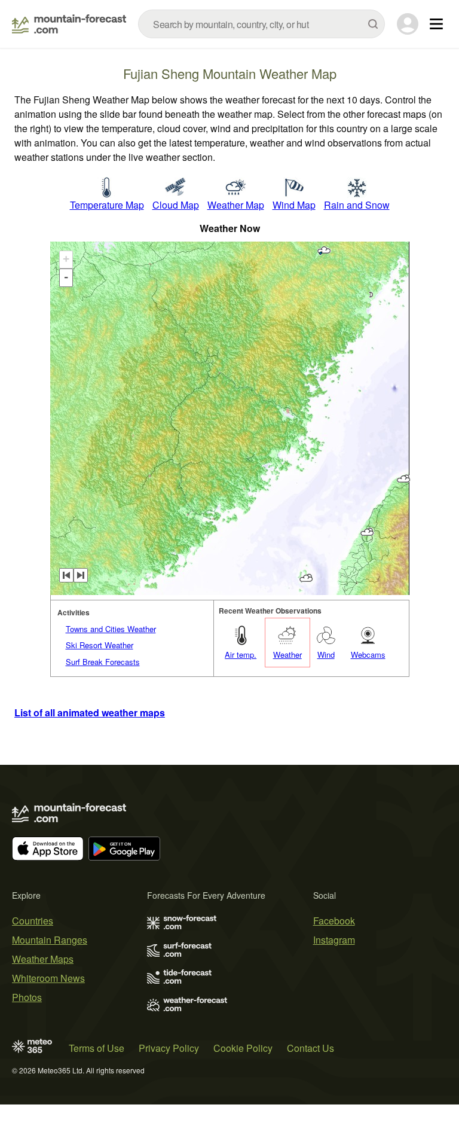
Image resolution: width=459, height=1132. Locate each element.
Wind (326, 654)
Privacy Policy (169, 1048)
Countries (32, 920)
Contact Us (310, 1048)
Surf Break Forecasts (103, 661)
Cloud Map (175, 205)
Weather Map (235, 205)
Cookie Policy (243, 1048)
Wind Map (294, 205)
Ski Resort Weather (99, 645)
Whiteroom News (48, 978)
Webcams (368, 654)
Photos (27, 997)
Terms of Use (96, 1048)
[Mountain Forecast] (69, 23)
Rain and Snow (357, 205)
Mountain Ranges (49, 940)
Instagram (334, 940)
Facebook (334, 920)
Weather (287, 654)
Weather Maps (43, 959)
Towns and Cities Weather (111, 628)
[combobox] (261, 24)
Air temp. (240, 654)
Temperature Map (107, 205)
